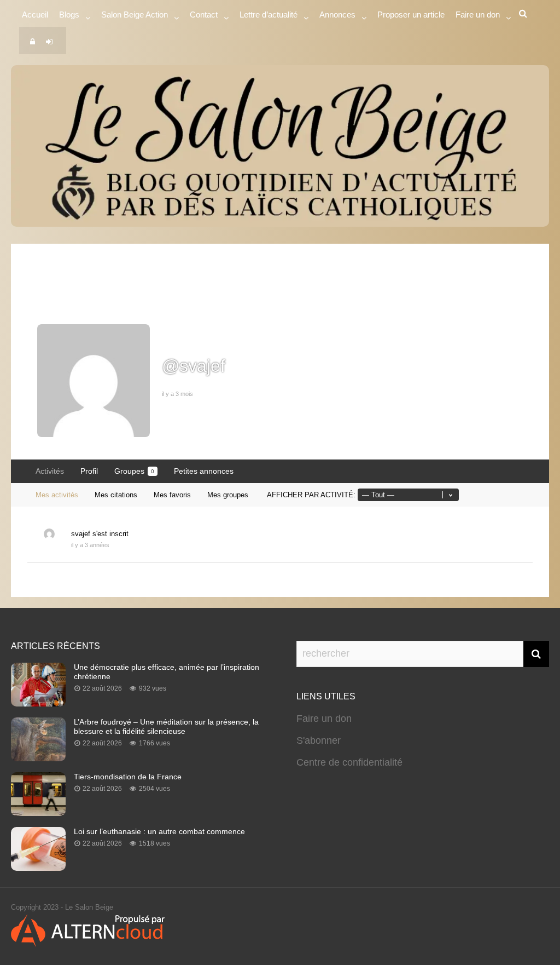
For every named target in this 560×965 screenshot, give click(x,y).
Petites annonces (204, 471)
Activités (50, 471)
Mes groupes (227, 495)
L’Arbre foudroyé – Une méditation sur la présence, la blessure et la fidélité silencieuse (166, 726)
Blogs (69, 14)
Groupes (134, 471)
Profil (89, 471)
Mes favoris (172, 495)
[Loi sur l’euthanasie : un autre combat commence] (38, 867)
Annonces (337, 14)
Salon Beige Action (134, 14)
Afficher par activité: (311, 495)
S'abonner (318, 740)
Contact (204, 14)
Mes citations (116, 495)
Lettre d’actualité (269, 14)
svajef (80, 534)
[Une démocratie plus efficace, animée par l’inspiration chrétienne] (38, 703)
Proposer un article (411, 14)
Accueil (35, 14)
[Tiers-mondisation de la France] (38, 812)
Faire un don (324, 718)
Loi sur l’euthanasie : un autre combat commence (159, 831)
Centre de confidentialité (349, 762)
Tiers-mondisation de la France (128, 776)
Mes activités (57, 495)
